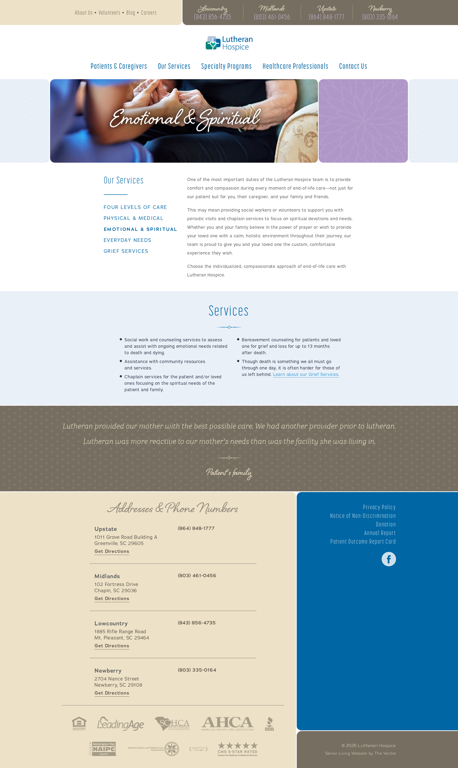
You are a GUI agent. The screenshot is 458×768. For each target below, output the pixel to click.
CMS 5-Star (238, 749)
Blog (130, 12)
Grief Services (126, 251)
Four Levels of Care (135, 207)
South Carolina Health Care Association (172, 723)
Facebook (389, 559)
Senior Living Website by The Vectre (360, 753)
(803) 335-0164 (380, 16)
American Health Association (227, 723)
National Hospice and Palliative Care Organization (153, 749)
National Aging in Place (103, 749)
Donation (386, 524)
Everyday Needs (128, 240)
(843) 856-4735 (212, 16)
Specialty (226, 66)
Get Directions (111, 551)
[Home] (229, 43)
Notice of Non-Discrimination (363, 516)
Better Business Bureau (270, 723)
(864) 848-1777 (326, 16)
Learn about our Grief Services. (306, 374)
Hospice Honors (198, 749)
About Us (84, 12)
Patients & (119, 66)
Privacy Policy (379, 507)
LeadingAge (120, 723)
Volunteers (110, 12)
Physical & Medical (134, 218)
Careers (149, 12)
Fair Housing (79, 723)
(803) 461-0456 (272, 16)
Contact (353, 66)
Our (174, 66)
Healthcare (296, 66)
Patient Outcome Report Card (363, 541)
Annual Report (380, 533)
